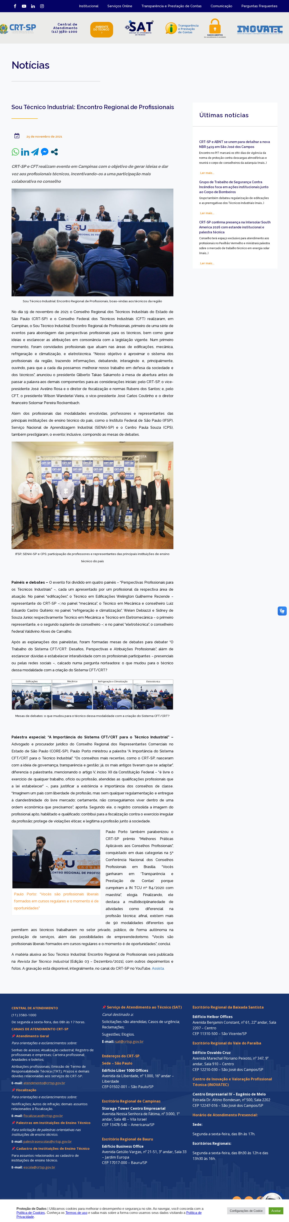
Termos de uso (76, 1213)
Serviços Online (119, 6)
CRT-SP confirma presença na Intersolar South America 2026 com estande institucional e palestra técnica (234, 227)
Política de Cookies (30, 1213)
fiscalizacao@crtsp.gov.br (43, 1115)
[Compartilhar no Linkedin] (25, 152)
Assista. (158, 968)
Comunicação (221, 6)
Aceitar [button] (276, 1211)
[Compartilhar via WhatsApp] (15, 152)
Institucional (88, 6)
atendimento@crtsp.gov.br (44, 1083)
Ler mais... (207, 173)
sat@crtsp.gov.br (129, 1041)
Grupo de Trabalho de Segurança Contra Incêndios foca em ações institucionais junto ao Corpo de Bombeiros (233, 187)
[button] (262, 1195)
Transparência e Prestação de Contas (171, 6)
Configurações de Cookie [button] (246, 1211)
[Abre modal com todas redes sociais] (54, 152)
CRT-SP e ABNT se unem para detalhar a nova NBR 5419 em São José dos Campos (234, 144)
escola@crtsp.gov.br (39, 1167)
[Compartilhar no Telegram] (35, 152)
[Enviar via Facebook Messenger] (45, 152)
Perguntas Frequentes (259, 6)
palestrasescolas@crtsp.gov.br (47, 1141)
